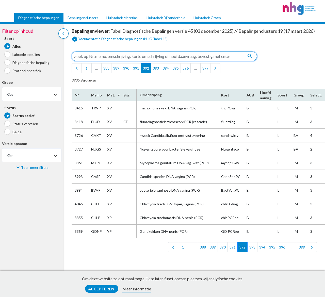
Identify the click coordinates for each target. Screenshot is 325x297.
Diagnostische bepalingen (38, 17)
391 (136, 68)
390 (126, 68)
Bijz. (126, 95)
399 (205, 68)
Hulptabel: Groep (207, 17)
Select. (316, 95)
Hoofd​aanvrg (265, 95)
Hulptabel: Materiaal (122, 17)
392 (146, 68)
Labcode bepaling (26, 54)
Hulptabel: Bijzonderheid (166, 17)
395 (176, 68)
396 (186, 68)
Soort (9, 39)
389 (116, 68)
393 (156, 68)
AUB (250, 95)
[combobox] (31, 94)
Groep (7, 82)
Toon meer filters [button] (34, 167)
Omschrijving (151, 95)
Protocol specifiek (26, 71)
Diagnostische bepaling (31, 62)
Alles (16, 46)
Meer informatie (136, 288)
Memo (96, 95)
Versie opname (14, 144)
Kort (225, 95)
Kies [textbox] (9, 94)
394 (166, 68)
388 (106, 68)
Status (10, 108)
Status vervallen (25, 124)
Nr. (77, 95)
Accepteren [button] (101, 288)
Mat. (112, 95)
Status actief (23, 115)
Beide (17, 132)
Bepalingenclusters (83, 17)
